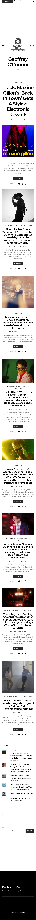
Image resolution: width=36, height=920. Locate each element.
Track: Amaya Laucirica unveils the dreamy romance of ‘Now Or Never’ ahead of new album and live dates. (17, 322)
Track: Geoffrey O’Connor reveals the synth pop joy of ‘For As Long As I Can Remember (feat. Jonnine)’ (18, 704)
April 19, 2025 (13, 246)
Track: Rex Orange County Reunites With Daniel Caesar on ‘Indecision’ (21, 778)
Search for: (5, 827)
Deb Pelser (22, 119)
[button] (33, 45)
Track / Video (18, 82)
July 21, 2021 (12, 631)
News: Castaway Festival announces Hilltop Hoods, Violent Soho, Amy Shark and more (22, 787)
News (27, 81)
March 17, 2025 (13, 331)
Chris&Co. (22, 912)
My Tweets (6, 808)
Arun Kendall (22, 246)
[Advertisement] (18, 22)
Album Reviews (8, 225)
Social (4, 814)
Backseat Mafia (12, 887)
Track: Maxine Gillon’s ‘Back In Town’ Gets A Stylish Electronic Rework (18, 101)
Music (23, 81)
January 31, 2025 (12, 409)
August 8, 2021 (13, 561)
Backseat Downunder (13, 81)
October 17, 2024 (13, 486)
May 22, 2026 (13, 119)
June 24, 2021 (12, 712)
